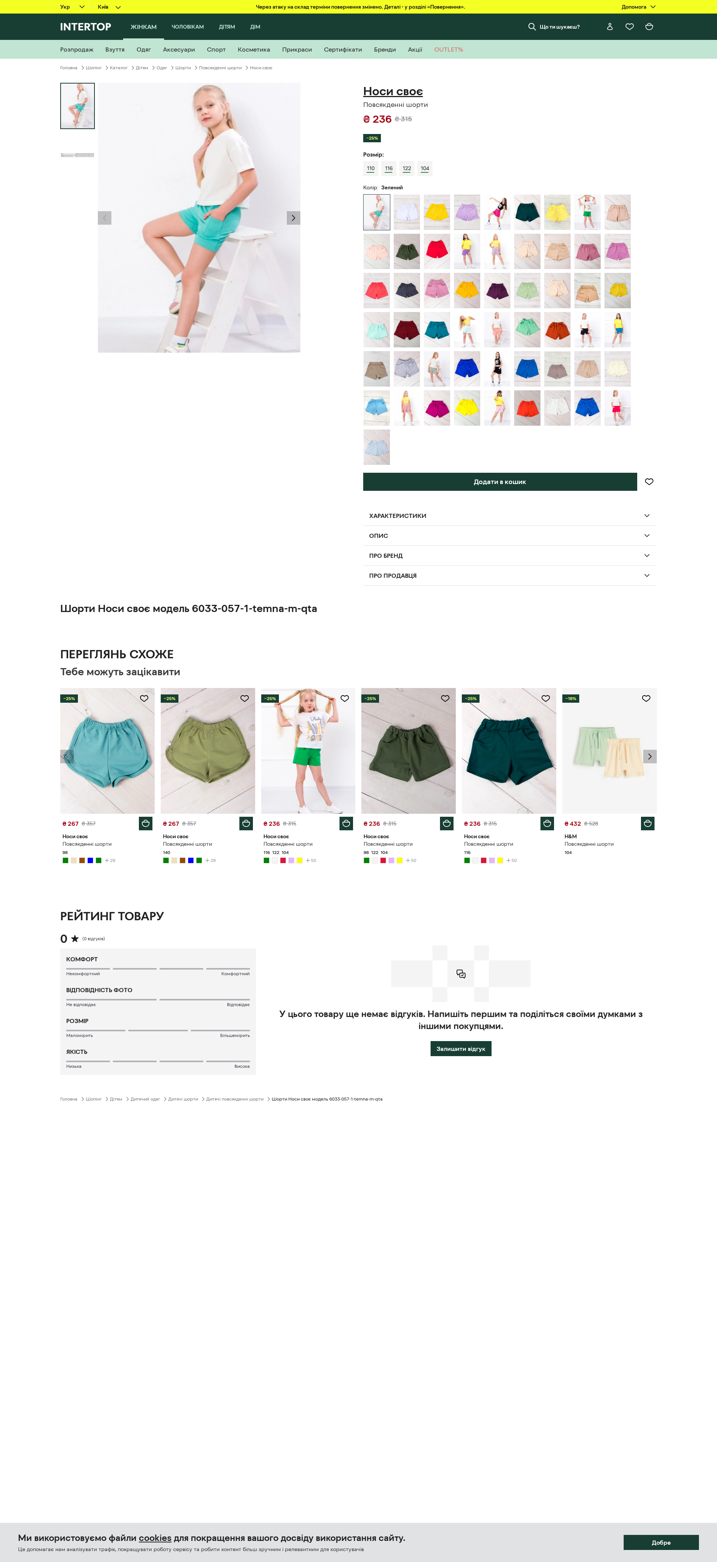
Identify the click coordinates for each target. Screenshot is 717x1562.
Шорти (183, 67)
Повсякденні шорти (220, 67)
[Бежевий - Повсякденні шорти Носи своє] (617, 212)
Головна (69, 67)
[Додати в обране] (649, 481)
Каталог (119, 67)
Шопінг (94, 67)
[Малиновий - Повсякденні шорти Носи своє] (497, 212)
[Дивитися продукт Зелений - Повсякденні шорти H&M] (609, 751)
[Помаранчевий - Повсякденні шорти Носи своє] (527, 408)
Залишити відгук (461, 1049)
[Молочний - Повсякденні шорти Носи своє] (617, 369)
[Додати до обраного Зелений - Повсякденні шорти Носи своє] (144, 698)
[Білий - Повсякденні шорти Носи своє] (406, 212)
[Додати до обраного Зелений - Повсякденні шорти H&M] (646, 698)
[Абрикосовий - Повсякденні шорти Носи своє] (376, 291)
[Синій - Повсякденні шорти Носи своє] (587, 330)
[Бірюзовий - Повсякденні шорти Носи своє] (437, 330)
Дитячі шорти (183, 1099)
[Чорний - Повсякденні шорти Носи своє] (497, 369)
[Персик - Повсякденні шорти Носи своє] (376, 251)
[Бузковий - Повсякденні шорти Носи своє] (467, 212)
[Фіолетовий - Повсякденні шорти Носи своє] (467, 251)
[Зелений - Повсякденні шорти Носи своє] (527, 212)
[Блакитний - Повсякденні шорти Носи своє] (376, 330)
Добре (661, 1542)
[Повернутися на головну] (85, 26)
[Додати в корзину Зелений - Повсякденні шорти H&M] (648, 823)
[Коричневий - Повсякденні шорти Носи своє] (557, 330)
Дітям (142, 67)
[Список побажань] (629, 26)
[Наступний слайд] (293, 218)
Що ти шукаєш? (560, 26)
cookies (155, 1537)
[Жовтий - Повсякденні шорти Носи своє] (437, 212)
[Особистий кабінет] (610, 26)
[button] (104, 218)
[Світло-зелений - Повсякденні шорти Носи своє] (527, 291)
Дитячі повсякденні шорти (234, 1099)
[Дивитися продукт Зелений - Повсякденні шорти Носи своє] (107, 751)
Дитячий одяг (145, 1099)
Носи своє (261, 67)
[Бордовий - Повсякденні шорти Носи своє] (406, 330)
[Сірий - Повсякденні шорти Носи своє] (406, 291)
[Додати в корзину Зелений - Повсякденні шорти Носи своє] (145, 823)
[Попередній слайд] (104, 218)
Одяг (162, 67)
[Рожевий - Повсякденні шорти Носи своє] (587, 251)
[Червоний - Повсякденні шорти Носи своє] (437, 251)
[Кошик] (649, 26)
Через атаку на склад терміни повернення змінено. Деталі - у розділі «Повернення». (360, 6)
